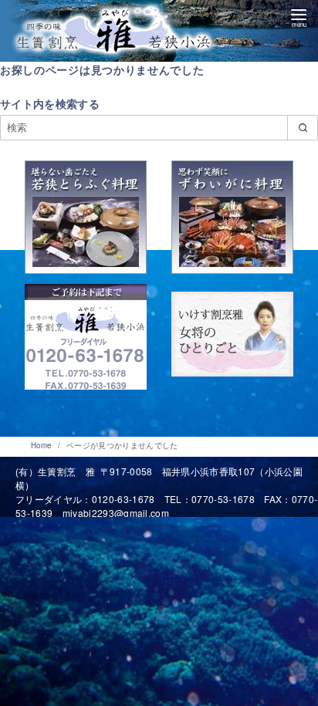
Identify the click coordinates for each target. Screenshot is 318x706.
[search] (302, 127)
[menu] (298, 16)
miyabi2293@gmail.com (116, 512)
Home (42, 445)
